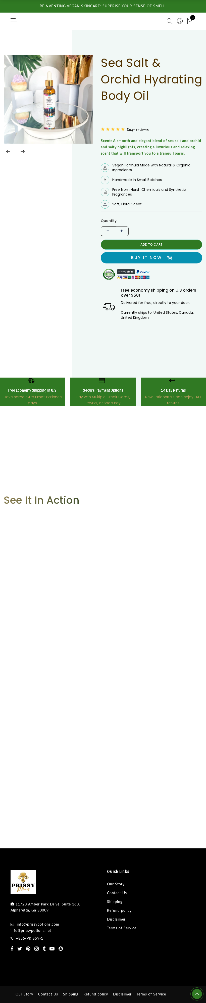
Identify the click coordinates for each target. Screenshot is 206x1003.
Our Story (116, 904)
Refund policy (119, 930)
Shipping (114, 922)
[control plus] (122, 251)
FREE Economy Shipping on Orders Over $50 (143, 140)
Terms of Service (121, 948)
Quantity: (109, 241)
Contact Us (117, 913)
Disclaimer (116, 939)
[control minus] (107, 251)
